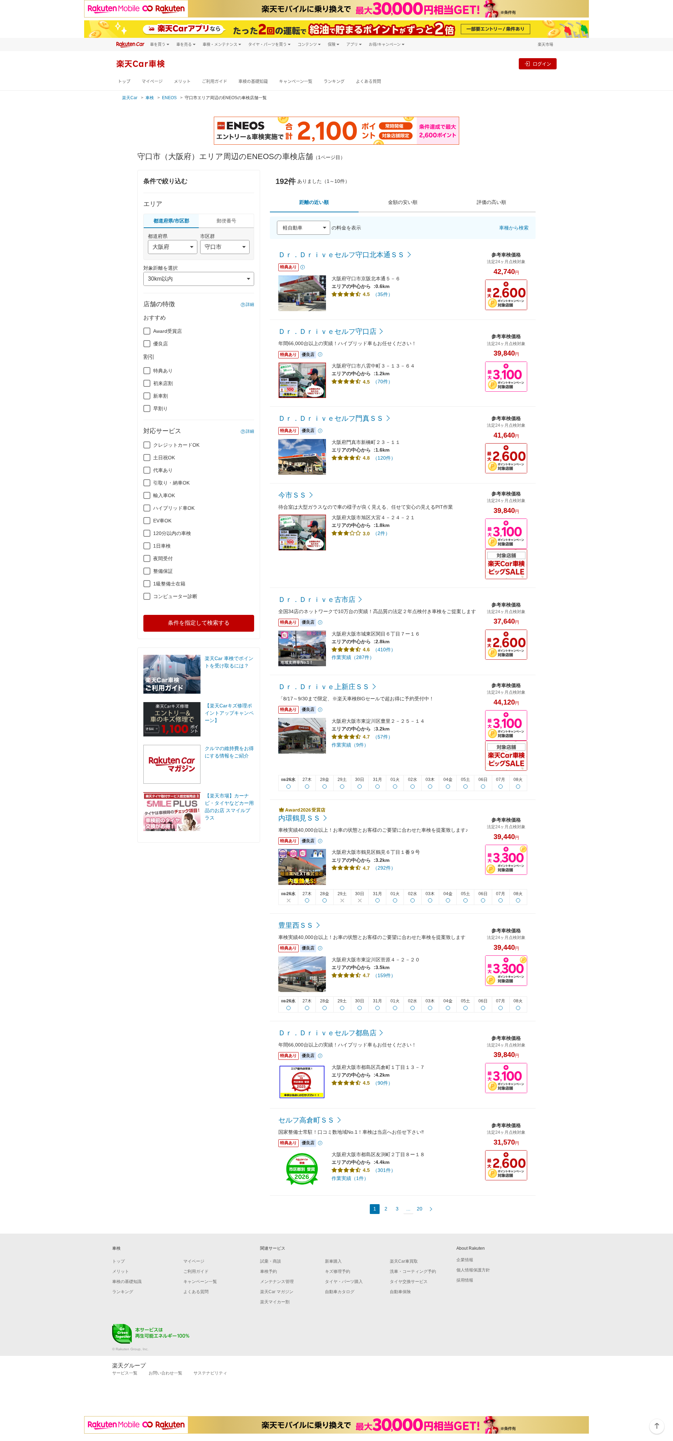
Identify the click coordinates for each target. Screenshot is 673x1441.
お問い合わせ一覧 (165, 1373)
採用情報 (464, 1280)
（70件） (383, 381)
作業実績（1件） (350, 1178)
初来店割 (163, 383)
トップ (124, 81)
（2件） (381, 533)
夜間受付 (163, 558)
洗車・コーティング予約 (413, 1271)
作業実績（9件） (350, 745)
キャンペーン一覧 (295, 81)
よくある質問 (368, 81)
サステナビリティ (210, 1373)
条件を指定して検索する (199, 623)
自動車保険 (400, 1291)
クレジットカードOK (176, 445)
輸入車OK (164, 495)
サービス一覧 (124, 1373)
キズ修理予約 (337, 1271)
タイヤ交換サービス (409, 1281)
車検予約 (268, 1271)
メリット (182, 81)
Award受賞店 (167, 331)
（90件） (383, 1083)
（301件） (384, 1170)
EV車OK (162, 520)
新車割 (160, 396)
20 (419, 1209)
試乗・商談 (270, 1261)
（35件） (383, 294)
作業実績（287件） (353, 657)
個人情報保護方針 (473, 1270)
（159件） (384, 975)
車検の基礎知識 (253, 81)
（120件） (384, 458)
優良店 (160, 343)
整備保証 (163, 571)
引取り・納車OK (171, 483)
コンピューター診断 (175, 596)
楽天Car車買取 (404, 1261)
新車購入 (333, 1261)
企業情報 (464, 1259)
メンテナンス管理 (277, 1281)
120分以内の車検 (172, 533)
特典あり (163, 370)
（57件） (383, 737)
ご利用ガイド (214, 81)
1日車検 (162, 546)
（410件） (384, 649)
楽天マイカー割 (275, 1301)
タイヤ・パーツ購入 (344, 1281)
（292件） (384, 868)
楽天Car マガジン (276, 1291)
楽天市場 (545, 44)
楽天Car (129, 97)
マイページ (152, 81)
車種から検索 (514, 228)
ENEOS (169, 97)
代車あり (163, 470)
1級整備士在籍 (169, 583)
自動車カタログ (339, 1291)
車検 (149, 97)
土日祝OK (164, 457)
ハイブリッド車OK (174, 508)
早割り (160, 408)
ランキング (334, 81)
